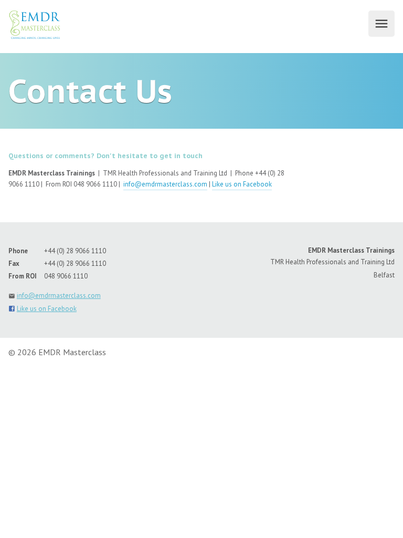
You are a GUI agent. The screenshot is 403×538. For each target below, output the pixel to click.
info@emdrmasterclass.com (165, 184)
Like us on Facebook (242, 184)
